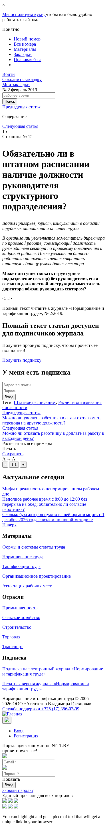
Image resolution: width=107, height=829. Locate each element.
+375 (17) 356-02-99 (40, 708)
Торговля (11, 636)
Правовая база (27, 59)
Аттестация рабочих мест (27, 585)
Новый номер (27, 39)
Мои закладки (16, 84)
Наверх (9, 524)
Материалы (25, 49)
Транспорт (12, 646)
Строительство (16, 627)
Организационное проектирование (36, 576)
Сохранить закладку (22, 79)
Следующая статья (20, 126)
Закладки (23, 54)
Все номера (25, 44)
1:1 (14, 464)
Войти (8, 74)
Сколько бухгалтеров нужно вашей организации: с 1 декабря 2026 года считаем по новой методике (53, 517)
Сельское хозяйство (21, 617)
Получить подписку (21, 360)
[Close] (6, 720)
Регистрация (26, 735)
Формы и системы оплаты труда (33, 547)
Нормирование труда (22, 556)
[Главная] (12, 713)
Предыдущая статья (21, 106)
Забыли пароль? (17, 790)
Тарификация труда (21, 566)
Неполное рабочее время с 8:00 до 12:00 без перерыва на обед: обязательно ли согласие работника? (44, 504)
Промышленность (19, 607)
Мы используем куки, (24, 14)
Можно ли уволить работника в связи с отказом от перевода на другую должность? (51, 420)
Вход (9, 397)
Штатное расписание (35, 402)
